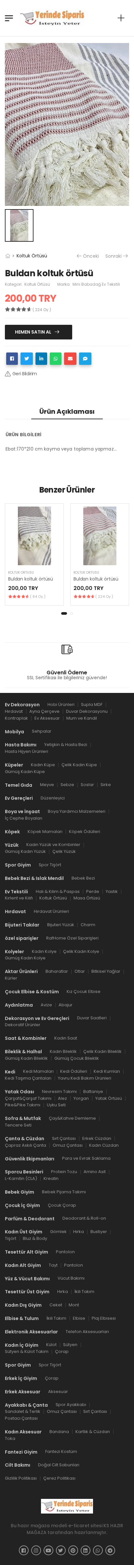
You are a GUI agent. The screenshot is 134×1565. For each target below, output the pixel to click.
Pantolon (65, 1252)
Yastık (112, 891)
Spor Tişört (50, 865)
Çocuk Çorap (62, 1205)
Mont (74, 1305)
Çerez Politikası (59, 1478)
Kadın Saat (65, 1038)
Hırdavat (14, 711)
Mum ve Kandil (81, 718)
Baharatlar (57, 972)
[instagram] (36, 1550)
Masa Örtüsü (87, 898)
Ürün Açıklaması (67, 411)
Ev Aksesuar (47, 718)
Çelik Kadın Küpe (79, 765)
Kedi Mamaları (38, 1072)
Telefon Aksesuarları (87, 1331)
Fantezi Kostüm (61, 1452)
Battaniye (93, 1091)
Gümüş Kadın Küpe (25, 771)
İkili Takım (84, 1292)
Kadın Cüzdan (104, 1145)
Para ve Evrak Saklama (86, 1159)
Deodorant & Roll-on (84, 1218)
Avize (46, 1005)
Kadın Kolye (44, 951)
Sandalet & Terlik (22, 1412)
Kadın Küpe (43, 765)
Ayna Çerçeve (44, 711)
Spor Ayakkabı (71, 1405)
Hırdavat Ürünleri (51, 912)
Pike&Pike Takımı (22, 1105)
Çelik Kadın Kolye (81, 951)
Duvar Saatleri (92, 1018)
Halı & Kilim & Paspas (58, 891)
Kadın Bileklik (63, 1051)
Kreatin (51, 1178)
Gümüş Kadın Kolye (25, 958)
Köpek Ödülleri (84, 831)
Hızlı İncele (34, 557)
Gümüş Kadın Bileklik (26, 1058)
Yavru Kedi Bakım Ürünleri (84, 1078)
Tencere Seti (18, 1125)
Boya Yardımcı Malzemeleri (76, 811)
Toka (10, 1438)
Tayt (53, 1265)
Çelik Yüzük (64, 852)
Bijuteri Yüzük (60, 925)
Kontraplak (16, 718)
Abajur (66, 1005)
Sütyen (70, 1345)
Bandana (59, 1432)
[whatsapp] (98, 1550)
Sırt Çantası (64, 1138)
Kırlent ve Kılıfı (19, 898)
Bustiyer (98, 1232)
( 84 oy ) (38, 596)
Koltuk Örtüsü (32, 255)
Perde (92, 891)
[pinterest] (73, 1550)
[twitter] (61, 1550)
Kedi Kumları (107, 1072)
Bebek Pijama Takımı (64, 1192)
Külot (51, 1345)
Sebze (67, 785)
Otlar (79, 972)
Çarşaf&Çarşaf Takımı (28, 1098)
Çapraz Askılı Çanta (25, 1145)
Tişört (10, 1238)
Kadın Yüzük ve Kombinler (53, 845)
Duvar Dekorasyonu (87, 711)
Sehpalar (41, 731)
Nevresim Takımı (59, 1091)
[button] (64, 613)
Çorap (62, 1352)
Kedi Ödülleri (73, 1072)
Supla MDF (91, 704)
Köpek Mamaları (45, 831)
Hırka (78, 1232)
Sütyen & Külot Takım (26, 1352)
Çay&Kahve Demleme (72, 1118)
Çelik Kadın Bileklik (102, 1051)
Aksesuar (58, 1391)
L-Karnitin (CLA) (21, 1178)
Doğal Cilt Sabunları (58, 1465)
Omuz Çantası (68, 1145)
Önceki (91, 256)
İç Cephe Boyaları (23, 818)
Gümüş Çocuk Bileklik (76, 1058)
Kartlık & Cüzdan (92, 1432)
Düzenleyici (53, 798)
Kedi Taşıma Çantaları (28, 1078)
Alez (62, 1098)
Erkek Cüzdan (96, 1138)
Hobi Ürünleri (60, 704)
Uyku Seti (56, 1105)
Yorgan (81, 1098)
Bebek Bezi (83, 878)
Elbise (79, 1318)
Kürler (11, 978)
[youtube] (48, 1550)
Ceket (55, 1305)
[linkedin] (85, 1550)
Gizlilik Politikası (21, 1478)
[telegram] (110, 1550)
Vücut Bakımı (71, 1278)
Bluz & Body (35, 1238)
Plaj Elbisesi (104, 1318)
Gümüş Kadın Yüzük (25, 852)
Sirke (105, 785)
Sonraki (113, 256)
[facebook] (24, 1550)
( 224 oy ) (104, 596)
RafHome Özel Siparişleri (72, 938)
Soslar (87, 785)
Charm (88, 925)
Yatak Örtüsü (108, 1098)
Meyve (47, 785)
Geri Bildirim (24, 373)
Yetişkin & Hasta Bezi (65, 745)
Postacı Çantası (21, 1418)
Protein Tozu (64, 1172)
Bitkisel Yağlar (105, 972)
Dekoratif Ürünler (22, 1025)
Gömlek (58, 1232)
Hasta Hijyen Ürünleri (26, 751)
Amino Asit (95, 1172)
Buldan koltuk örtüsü (30, 579)
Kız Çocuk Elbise (83, 991)
